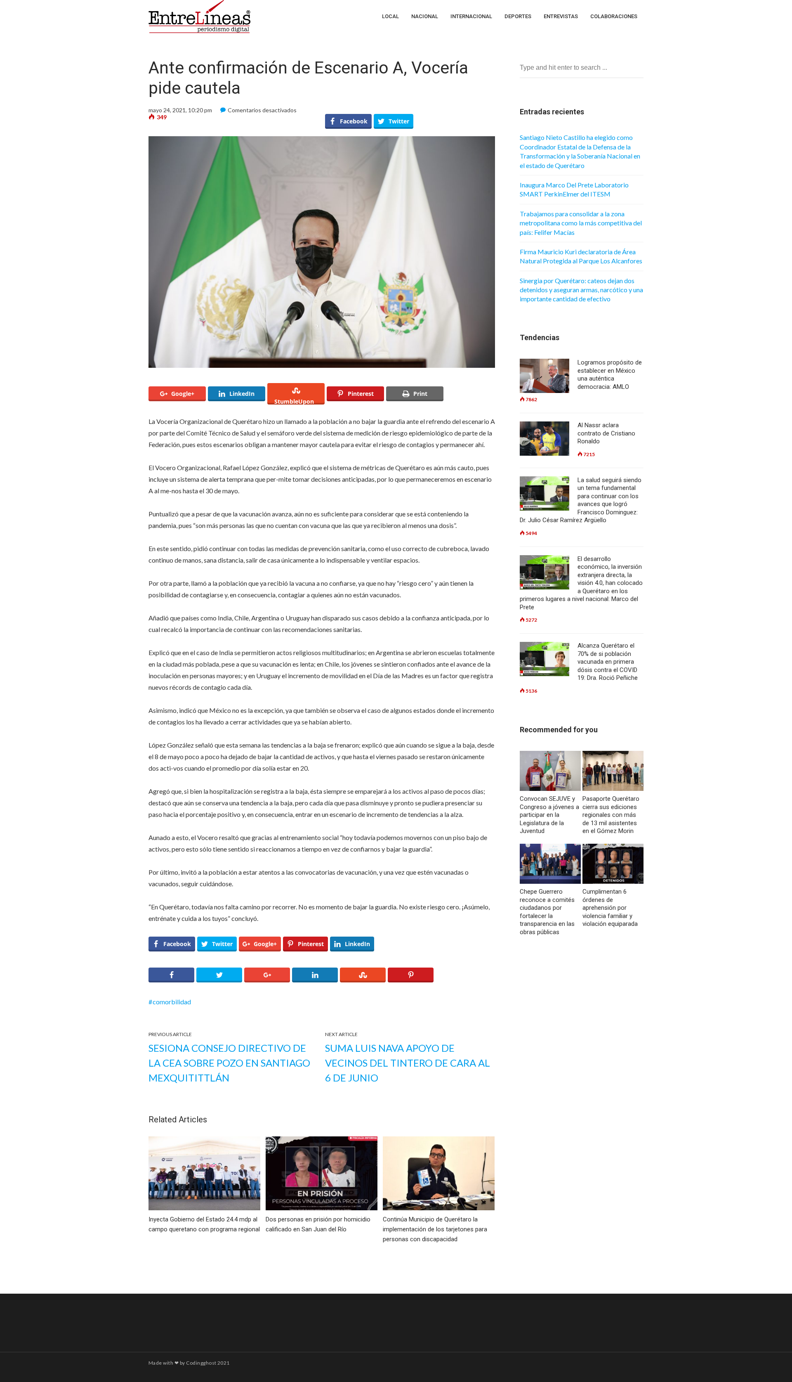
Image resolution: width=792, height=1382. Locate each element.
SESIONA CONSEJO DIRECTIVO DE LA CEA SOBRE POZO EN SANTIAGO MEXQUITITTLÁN (229, 1063)
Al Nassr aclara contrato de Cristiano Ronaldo (606, 433)
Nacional (424, 16)
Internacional (471, 16)
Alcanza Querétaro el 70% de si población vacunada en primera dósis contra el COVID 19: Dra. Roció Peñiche (608, 662)
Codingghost (201, 1363)
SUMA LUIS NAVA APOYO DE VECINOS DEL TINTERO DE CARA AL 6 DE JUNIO (407, 1063)
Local (390, 16)
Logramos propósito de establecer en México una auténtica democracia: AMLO (610, 374)
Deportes (517, 16)
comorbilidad (172, 1002)
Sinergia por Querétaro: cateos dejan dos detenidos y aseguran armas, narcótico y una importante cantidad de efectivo (581, 290)
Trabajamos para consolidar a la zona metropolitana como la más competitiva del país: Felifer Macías (581, 223)
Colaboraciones (613, 16)
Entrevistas (561, 16)
